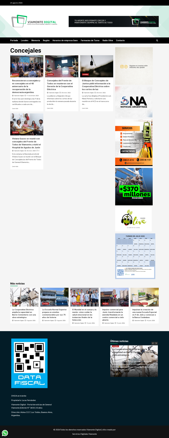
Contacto (120, 40)
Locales (24, 40)
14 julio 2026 (151, 320)
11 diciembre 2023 (32, 95)
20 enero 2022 (66, 93)
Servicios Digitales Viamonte (84, 434)
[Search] (157, 40)
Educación (136, 303)
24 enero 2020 (31, 151)
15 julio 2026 (91, 323)
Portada (14, 40)
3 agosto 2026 (30, 320)
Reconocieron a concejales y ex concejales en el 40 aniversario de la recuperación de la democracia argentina (26, 86)
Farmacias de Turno (90, 40)
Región (46, 40)
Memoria (35, 40)
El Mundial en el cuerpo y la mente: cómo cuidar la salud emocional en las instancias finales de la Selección (84, 315)
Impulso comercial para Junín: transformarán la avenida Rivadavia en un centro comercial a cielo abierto (113, 315)
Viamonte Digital (19, 95)
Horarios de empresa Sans (65, 40)
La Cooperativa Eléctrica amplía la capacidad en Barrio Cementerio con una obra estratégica (133, 352)
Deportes (76, 303)
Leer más (15, 108)
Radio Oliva (108, 40)
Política (15, 132)
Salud (83, 303)
